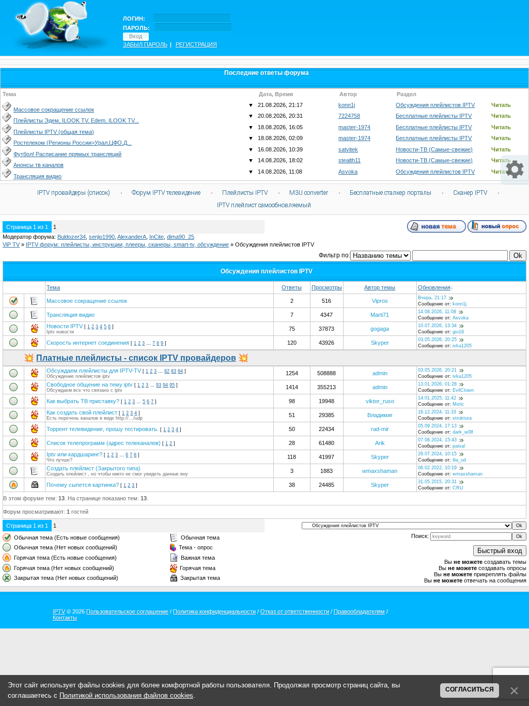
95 (172, 385)
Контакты (65, 618)
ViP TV (11, 244)
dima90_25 (180, 237)
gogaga (379, 329)
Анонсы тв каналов (38, 165)
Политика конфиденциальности (214, 611)
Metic (458, 404)
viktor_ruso (380, 401)
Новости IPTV (64, 326)
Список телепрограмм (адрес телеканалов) (103, 443)
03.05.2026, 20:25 (437, 339)
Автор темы (379, 287)
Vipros (380, 301)
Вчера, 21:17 (432, 297)
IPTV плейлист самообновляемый (264, 205)
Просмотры (327, 287)
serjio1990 (102, 237)
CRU (458, 487)
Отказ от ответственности (294, 611)
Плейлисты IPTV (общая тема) (53, 132)
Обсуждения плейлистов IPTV (435, 105)
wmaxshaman (379, 471)
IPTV (59, 611)
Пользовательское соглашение (127, 611)
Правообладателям (359, 611)
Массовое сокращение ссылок (53, 109)
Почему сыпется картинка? (82, 485)
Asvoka (347, 171)
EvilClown (463, 390)
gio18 (458, 331)
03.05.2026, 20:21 (437, 370)
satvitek (348, 149)
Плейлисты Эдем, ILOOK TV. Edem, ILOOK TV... (76, 120)
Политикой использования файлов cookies (126, 695)
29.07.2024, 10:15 (437, 453)
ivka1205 (462, 345)
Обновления (434, 287)
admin (379, 373)
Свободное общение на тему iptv (89, 384)
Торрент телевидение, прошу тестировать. (102, 429)
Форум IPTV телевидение (166, 192)
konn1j (346, 105)
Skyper (380, 343)
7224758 (349, 116)
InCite (156, 237)
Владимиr (380, 415)
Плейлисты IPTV (245, 192)
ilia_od (459, 460)
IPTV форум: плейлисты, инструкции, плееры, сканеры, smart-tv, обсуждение (127, 244)
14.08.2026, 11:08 (437, 311)
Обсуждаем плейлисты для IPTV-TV (93, 370)
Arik (380, 443)
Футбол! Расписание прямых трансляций (67, 154)
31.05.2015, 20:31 (437, 481)
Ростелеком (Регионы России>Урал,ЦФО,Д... (72, 143)
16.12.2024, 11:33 (437, 412)
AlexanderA (131, 237)
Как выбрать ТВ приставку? (82, 401)
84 (180, 371)
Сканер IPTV (470, 192)
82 (166, 371)
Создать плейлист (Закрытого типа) (93, 468)
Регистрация (196, 44)
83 (173, 371)
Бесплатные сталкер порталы (390, 192)
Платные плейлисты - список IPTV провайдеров (136, 358)
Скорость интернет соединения (87, 343)
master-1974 (354, 127)
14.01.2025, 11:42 (437, 398)
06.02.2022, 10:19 (437, 467)
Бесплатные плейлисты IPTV (434, 116)
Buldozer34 (71, 237)
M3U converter (308, 192)
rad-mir (380, 429)
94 (165, 385)
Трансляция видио (37, 176)
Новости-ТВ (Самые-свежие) (434, 149)
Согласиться (469, 689)
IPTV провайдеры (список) (73, 192)
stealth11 (349, 160)
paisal (459, 446)
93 (158, 385)
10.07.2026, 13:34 (437, 325)
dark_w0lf (463, 432)
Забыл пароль (145, 44)
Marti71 (379, 315)
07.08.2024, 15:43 (437, 439)
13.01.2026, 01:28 (437, 384)
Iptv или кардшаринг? (74, 454)
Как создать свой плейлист (81, 412)
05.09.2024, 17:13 (437, 425)
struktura (462, 418)
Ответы (292, 287)
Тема (53, 287)
